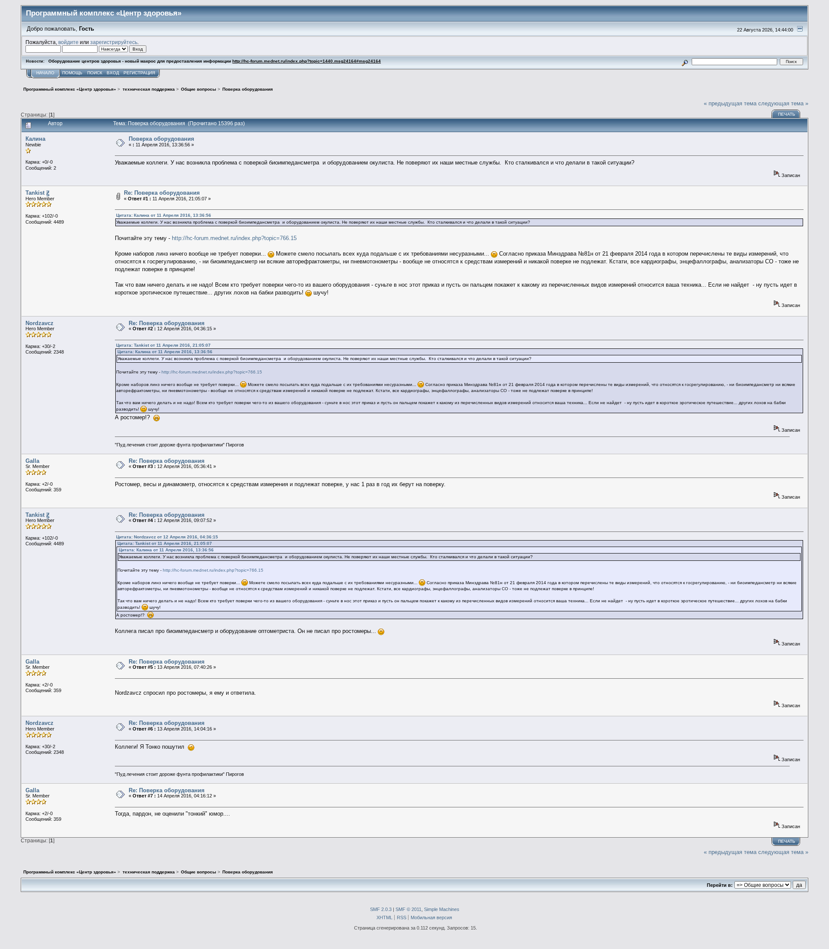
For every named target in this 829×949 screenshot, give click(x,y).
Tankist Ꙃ (37, 193)
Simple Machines (441, 909)
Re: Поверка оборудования (162, 193)
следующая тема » (783, 103)
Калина (35, 139)
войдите (68, 42)
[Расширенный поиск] (685, 61)
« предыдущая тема (730, 103)
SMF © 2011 (408, 909)
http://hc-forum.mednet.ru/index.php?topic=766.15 (234, 238)
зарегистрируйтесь (113, 42)
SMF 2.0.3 (381, 909)
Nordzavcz (39, 323)
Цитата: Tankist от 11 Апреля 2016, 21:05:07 (163, 345)
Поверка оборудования (161, 139)
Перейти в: (720, 885)
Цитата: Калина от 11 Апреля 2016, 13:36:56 (163, 215)
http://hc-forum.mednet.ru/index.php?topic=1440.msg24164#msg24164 (306, 61)
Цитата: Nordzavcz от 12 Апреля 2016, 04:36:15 (167, 537)
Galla (32, 461)
